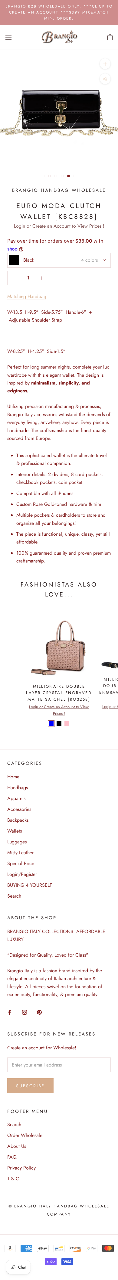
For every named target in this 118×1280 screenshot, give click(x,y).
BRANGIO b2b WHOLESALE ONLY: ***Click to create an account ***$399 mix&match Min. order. (59, 12)
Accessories (19, 809)
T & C (13, 1178)
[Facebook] (9, 1012)
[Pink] (66, 723)
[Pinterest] (39, 1012)
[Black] (59, 723)
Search (14, 895)
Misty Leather (20, 852)
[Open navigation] (8, 37)
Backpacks (17, 820)
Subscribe (30, 1086)
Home (13, 776)
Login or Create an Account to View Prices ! (59, 226)
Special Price (20, 863)
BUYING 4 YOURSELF (29, 885)
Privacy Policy (21, 1167)
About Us (16, 1146)
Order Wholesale (24, 1135)
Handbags (17, 787)
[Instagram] (24, 1012)
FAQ (12, 1157)
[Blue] (51, 723)
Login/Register (22, 874)
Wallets (14, 830)
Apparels (16, 798)
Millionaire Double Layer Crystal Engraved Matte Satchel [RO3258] (59, 693)
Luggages (17, 841)
